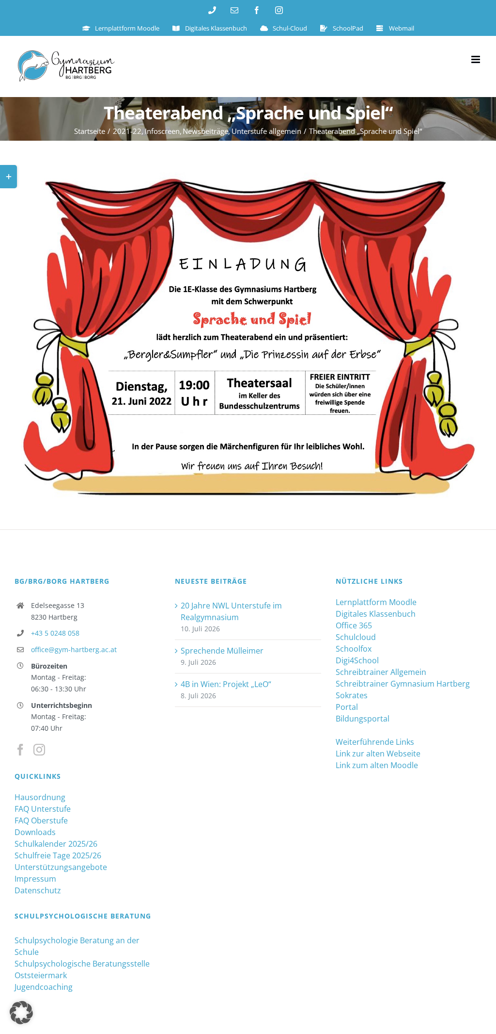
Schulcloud (356, 637)
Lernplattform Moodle (376, 602)
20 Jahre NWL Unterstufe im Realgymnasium (231, 611)
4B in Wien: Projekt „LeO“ (226, 684)
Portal (347, 707)
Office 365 (354, 625)
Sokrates (352, 695)
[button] (21, 1012)
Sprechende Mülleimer (222, 650)
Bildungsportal (362, 718)
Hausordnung (40, 797)
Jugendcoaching (44, 987)
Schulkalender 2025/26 (56, 843)
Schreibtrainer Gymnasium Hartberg (403, 683)
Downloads (35, 832)
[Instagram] (39, 749)
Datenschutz (38, 890)
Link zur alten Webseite (378, 753)
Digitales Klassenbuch (376, 613)
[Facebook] (20, 749)
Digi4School (357, 660)
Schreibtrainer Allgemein (381, 672)
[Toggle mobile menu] (476, 59)
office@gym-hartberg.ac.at (74, 649)
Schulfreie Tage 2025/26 (58, 855)
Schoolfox (354, 648)
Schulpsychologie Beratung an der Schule (77, 946)
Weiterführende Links (375, 742)
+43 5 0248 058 (55, 633)
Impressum (35, 878)
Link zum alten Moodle (377, 765)
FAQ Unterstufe (43, 809)
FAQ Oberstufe (41, 820)
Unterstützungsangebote (61, 867)
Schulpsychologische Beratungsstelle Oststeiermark (82, 969)
